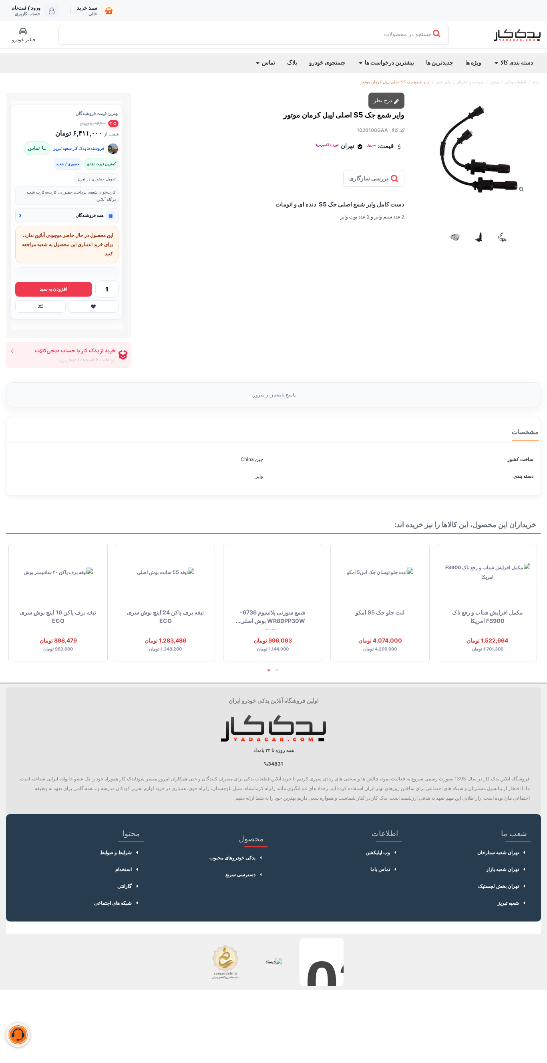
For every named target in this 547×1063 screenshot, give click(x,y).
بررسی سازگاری (368, 178)
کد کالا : (396, 130)
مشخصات (525, 432)
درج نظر (384, 100)
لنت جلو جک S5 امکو (380, 612)
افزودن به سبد (53, 289)
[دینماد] (273, 962)
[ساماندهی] (225, 962)
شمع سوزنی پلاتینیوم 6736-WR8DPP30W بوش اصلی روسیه (273, 621)
